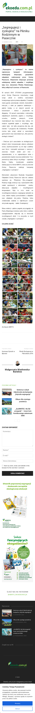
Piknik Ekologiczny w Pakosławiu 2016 (26, 352)
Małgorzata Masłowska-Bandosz (17, 370)
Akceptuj (17, 703)
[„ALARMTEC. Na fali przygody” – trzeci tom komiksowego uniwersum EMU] (7, 411)
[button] (32, 19)
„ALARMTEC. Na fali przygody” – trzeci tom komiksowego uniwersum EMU (22, 631)
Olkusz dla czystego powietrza (22, 620)
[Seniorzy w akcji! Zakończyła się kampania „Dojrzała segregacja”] (7, 392)
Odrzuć (17, 709)
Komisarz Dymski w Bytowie (8, 352)
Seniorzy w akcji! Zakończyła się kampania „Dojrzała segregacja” (23, 392)
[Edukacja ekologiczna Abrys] (17, 8)
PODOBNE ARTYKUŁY (9, 385)
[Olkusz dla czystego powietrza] (7, 401)
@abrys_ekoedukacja (17, 595)
